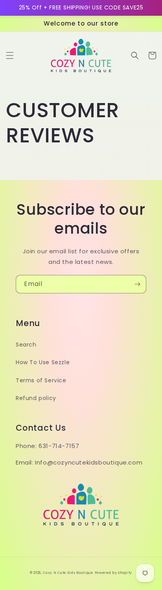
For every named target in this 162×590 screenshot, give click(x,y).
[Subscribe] (137, 284)
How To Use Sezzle (43, 362)
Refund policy (36, 398)
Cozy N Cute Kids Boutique (68, 572)
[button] (9, 55)
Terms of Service (41, 380)
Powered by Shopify (114, 572)
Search (26, 344)
